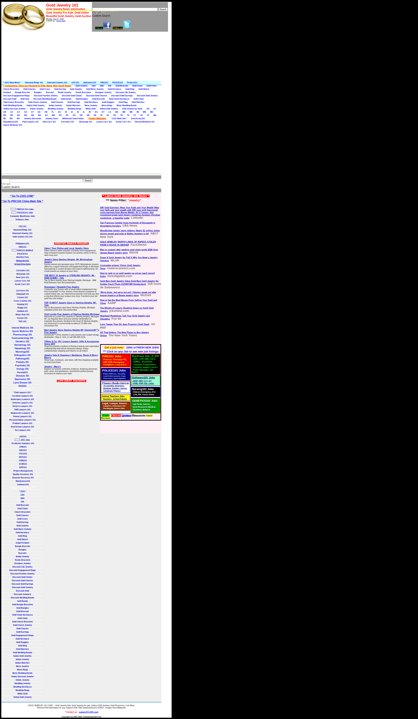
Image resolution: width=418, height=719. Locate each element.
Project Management (22, 471)
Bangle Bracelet (22, 92)
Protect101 (132, 82)
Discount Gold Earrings (122, 96)
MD (124, 112)
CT (32, 112)
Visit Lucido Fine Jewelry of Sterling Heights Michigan (71, 314)
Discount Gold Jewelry (147, 96)
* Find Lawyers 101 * (22, 392)
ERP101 (22, 467)
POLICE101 (117, 82)
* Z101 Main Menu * (12, 82)
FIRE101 (104, 82)
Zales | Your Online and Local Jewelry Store (66, 248)
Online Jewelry (37, 109)
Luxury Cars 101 (104, 122)
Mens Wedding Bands (127, 105)
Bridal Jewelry (64, 92)
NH (39, 115)
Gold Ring (129, 89)
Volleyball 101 (22, 294)
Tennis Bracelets (83, 92)
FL (53, 112)
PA (95, 115)
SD (114, 115)
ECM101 (22, 464)
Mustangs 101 (85, 122)
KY (103, 112)
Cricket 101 (22, 297)
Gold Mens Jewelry (95, 89)
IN (90, 112)
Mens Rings (107, 105)
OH (74, 115)
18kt (102, 86)
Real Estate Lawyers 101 (22, 427)
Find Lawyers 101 (30, 122)
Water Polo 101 (23, 314)
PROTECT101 (22, 257)
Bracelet (50, 92)
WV (11, 118)
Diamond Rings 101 (34, 82)
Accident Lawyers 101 (22, 396)
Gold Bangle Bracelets (22, 604)
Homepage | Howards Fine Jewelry (61, 287)
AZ (11, 112)
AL (154, 109)
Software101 (22, 484)
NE (32, 115)
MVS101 (22, 457)
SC (107, 115)
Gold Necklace (114, 89)
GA (59, 112)
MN (144, 112)
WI (4, 118)
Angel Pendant (22, 543)
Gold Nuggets (108, 102)
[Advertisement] (86, 56)
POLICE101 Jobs (24, 213)
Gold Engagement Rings (22, 635)
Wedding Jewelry (56, 109)
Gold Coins (151, 86)
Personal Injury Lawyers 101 (22, 420)
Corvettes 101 (67, 122)
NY (67, 115)
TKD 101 (22, 321)
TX (128, 115)
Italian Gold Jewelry (36, 105)
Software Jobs (22, 219)
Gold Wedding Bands (13, 105)
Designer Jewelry (103, 92)
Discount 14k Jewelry (126, 92)
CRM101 (22, 460)
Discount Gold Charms (96, 96)
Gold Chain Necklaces (119, 99)
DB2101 (22, 450)
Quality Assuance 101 (22, 474)
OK (81, 115)
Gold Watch (143, 89)
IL (84, 112)
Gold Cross (45, 89)
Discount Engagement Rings (16, 96)
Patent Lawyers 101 (22, 416)
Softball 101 (22, 311)
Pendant (7, 92)
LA (110, 112)
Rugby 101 (22, 308)
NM (53, 115)
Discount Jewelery (22, 594)
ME (131, 112)
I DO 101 (75, 82)
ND (25, 115)
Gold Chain (137, 86)
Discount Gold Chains (72, 96)
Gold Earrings (73, 102)
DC (39, 112)
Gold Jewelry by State (132, 109)
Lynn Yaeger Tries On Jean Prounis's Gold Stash (124, 324)
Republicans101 (10, 122)
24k (109, 86)
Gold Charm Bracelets (13, 102)
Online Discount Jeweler (14, 109)
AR (4, 112)
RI (101, 115)
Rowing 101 (22, 304)
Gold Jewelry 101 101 (22, 237)
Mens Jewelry (91, 105)
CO (25, 112)
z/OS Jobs (25, 440)
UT (134, 115)
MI (138, 112)
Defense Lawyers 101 (22, 403)
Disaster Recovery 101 (22, 478)
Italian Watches (73, 105)
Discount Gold (9, 99)
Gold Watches (138, 102)
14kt (94, 86)
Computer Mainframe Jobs (22, 216)
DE (46, 112)
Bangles (38, 92)
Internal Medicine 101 (145, 122)
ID (78, 112)
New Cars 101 (49, 122)
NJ (46, 115)
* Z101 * (22, 491)
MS (4, 115)
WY (18, 118)
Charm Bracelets (11, 89)
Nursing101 (22, 372)
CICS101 (22, 454)
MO (151, 112)
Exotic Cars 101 (123, 122)
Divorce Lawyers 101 (22, 406)
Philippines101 (22, 243)
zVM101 (22, 447)
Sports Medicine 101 (12, 125)
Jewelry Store (51, 118)
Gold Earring (60, 89)
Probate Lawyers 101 (22, 423)
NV (60, 115)
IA (72, 112)
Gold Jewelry (81, 86)
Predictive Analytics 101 (22, 443)
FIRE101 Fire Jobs (25, 209)
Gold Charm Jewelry (37, 102)
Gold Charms (29, 89)
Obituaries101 (89, 82)
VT (148, 115)
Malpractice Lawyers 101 (22, 413)
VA (141, 115)
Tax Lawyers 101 (22, 430)
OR (88, 115)
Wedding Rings (74, 109)
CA (18, 112)
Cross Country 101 (22, 301)
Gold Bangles (82, 99)
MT (11, 115)
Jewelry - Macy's (52, 366)
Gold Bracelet (121, 86)
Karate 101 (22, 318)
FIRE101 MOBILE (25, 250)
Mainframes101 (22, 481)
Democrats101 (138, 118)
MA (116, 112)
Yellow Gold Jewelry (109, 109)
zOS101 (22, 436)
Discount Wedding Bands (45, 99)
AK (147, 109)
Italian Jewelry (55, 105)
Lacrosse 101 (22, 290)
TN (121, 115)
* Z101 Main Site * (119, 118)
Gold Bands (66, 99)
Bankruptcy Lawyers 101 (22, 399)
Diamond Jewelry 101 (57, 82)
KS (96, 112)
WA (154, 115)
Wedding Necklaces (22, 687)
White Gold (91, 109)
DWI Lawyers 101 (22, 409)
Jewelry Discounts (32, 118)
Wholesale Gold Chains (73, 118)
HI (66, 112)
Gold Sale (24, 99)
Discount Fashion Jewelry (46, 96)
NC (18, 115)
